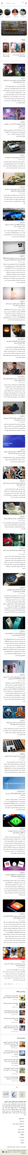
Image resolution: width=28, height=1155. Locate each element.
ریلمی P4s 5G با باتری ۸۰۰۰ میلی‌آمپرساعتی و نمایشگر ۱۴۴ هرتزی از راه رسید (15, 634)
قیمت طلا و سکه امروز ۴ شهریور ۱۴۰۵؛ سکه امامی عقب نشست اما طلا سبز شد (11, 1061)
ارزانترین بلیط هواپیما (11, 1147)
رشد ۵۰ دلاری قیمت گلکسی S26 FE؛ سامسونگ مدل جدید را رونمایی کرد (14, 419)
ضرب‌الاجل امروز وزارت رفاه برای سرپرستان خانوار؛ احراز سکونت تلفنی (14, 484)
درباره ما (22, 1140)
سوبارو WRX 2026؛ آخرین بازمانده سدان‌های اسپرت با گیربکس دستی (15, 225)
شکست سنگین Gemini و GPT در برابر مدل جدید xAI (15, 794)
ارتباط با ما (21, 1137)
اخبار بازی (22, 78)
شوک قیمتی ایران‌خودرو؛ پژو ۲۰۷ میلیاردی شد (15, 158)
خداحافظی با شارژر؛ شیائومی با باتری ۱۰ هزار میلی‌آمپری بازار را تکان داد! (15, 304)
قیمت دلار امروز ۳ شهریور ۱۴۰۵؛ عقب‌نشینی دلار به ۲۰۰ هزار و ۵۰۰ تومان (10, 1070)
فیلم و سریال (7, 53)
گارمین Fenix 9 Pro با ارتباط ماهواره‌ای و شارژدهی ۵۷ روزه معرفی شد (16, 591)
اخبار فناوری (22, 256)
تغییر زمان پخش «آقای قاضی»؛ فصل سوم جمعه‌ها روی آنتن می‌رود (15, 342)
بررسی (23, 961)
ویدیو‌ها (23, 40)
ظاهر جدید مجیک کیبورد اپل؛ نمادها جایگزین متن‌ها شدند (15, 757)
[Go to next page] (3, 984)
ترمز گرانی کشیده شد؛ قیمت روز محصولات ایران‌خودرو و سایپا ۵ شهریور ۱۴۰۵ (15, 723)
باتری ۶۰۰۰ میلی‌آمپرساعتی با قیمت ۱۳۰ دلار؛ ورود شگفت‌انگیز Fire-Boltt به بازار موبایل (14, 678)
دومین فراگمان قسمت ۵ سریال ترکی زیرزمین (15, 16)
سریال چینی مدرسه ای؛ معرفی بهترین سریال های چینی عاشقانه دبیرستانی (11, 1027)
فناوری (24, 53)
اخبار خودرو (22, 155)
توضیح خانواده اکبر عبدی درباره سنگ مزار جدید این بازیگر (11, 1078)
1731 (8, 984)
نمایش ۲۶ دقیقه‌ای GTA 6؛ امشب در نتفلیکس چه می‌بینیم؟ (14, 125)
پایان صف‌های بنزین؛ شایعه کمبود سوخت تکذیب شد (14, 551)
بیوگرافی (22, 1135)
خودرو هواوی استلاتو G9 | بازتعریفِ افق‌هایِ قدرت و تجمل (8, 16)
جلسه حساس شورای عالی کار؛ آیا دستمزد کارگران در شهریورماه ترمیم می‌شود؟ (14, 30)
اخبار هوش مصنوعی (21, 791)
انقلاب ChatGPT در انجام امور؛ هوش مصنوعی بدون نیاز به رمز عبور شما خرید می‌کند (14, 452)
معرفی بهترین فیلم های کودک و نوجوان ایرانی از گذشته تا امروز (11, 1012)
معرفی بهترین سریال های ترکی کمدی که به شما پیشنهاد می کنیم (10, 996)
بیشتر (5, 40)
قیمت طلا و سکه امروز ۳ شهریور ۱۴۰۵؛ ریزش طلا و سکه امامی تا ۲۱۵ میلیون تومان (11, 1044)
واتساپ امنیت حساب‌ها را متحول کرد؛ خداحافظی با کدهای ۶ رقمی (16, 832)
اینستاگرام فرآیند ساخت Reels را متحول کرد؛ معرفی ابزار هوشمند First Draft (15, 875)
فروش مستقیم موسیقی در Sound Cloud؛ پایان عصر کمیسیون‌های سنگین (14, 917)
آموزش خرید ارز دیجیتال (21, 1147)
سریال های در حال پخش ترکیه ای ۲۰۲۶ (10, 1004)
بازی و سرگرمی (21, 1132)
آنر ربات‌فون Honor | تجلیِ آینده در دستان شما (23, 16)
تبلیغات (22, 1143)
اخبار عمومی (22, 187)
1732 (6, 984)
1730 (11, 984)
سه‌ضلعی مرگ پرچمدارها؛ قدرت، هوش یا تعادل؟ (18, 55)
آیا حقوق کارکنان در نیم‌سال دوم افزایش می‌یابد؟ (14, 519)
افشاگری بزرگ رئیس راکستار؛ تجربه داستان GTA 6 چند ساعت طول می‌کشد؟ (14, 81)
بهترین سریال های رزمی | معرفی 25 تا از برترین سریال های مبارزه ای (14, 964)
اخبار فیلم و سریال (21, 339)
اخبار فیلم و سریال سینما (18, 1124)
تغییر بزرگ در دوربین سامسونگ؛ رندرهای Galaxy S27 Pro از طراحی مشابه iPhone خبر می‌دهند (14, 259)
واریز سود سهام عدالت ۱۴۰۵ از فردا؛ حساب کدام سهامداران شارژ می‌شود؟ (10, 1052)
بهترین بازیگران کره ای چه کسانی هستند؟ (11, 1019)
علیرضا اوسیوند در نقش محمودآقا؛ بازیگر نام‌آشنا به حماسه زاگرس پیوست (14, 379)
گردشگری (22, 1126)
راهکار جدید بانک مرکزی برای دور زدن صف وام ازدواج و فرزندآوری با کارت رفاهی (15, 190)
